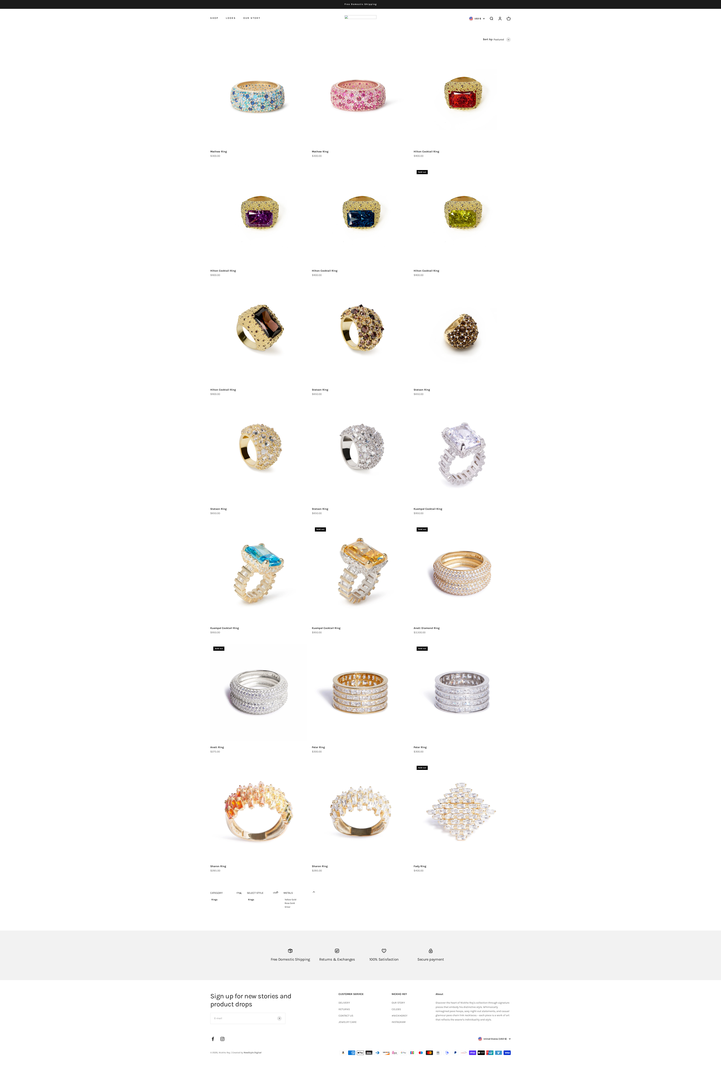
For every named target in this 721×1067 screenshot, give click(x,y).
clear (238, 892)
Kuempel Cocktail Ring (428, 509)
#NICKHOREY (399, 1015)
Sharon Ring (218, 866)
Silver (287, 907)
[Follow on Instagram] (222, 1038)
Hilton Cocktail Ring (426, 151)
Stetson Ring (320, 389)
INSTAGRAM (399, 1022)
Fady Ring (420, 866)
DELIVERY (344, 1002)
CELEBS (396, 1009)
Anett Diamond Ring (427, 628)
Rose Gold (290, 903)
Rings (214, 899)
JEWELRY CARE (348, 1022)
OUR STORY (251, 18)
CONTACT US (346, 1015)
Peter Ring (318, 747)
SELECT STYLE (255, 893)
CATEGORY (216, 893)
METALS (288, 893)
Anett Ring (217, 747)
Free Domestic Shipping (361, 4)
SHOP (214, 18)
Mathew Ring (218, 151)
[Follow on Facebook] (212, 1038)
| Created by (246, 1052)
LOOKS (231, 18)
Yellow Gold (290, 899)
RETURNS (344, 1009)
